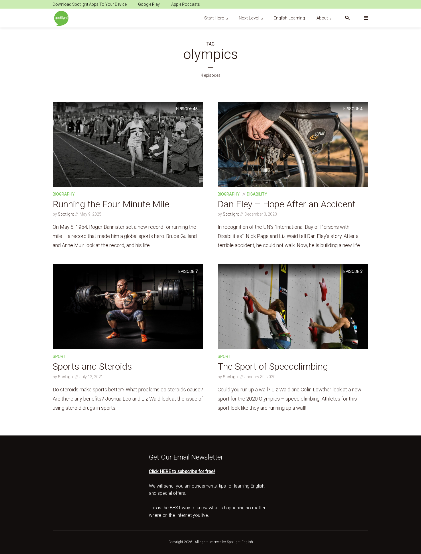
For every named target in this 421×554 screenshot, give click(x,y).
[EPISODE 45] (128, 144)
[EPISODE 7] (128, 306)
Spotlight (66, 214)
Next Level (249, 18)
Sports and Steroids (92, 366)
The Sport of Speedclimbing (273, 366)
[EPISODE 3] (293, 306)
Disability (257, 194)
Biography (64, 194)
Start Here (214, 18)
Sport (59, 356)
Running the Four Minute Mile (111, 204)
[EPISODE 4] (293, 144)
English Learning (289, 18)
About (322, 18)
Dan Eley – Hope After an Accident (286, 204)
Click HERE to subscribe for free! (182, 471)
